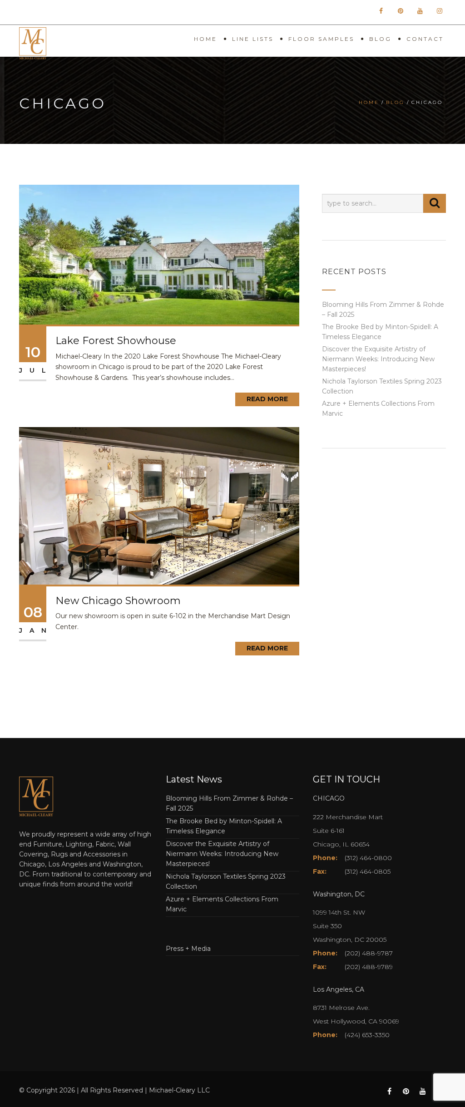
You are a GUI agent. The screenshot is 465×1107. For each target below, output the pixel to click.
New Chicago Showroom (118, 601)
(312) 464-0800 (368, 858)
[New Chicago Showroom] (159, 505)
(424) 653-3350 (367, 1035)
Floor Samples (321, 38)
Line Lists (252, 38)
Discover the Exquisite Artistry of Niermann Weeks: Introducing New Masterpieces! (378, 359)
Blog (380, 38)
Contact (425, 38)
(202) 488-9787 (369, 953)
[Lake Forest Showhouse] (159, 254)
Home (205, 38)
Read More (267, 399)
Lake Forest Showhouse (115, 341)
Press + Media (188, 949)
